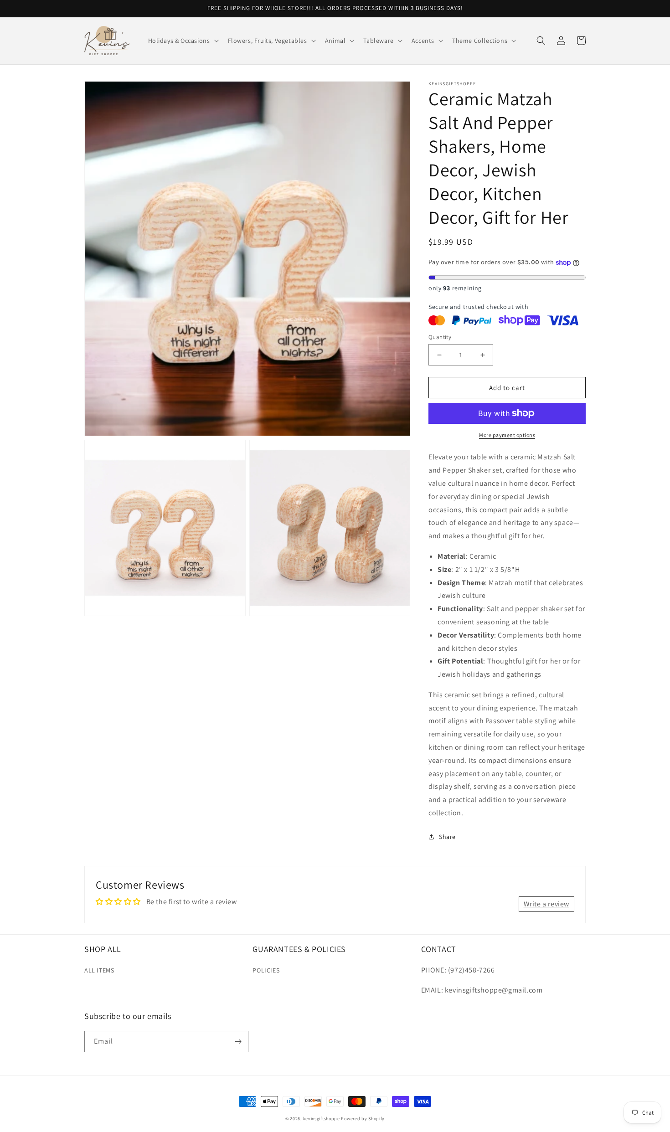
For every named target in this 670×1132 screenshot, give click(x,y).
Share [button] (447, 837)
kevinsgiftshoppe (321, 1119)
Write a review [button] (546, 904)
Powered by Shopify (363, 1119)
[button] (182, 40)
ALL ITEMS (99, 970)
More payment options (507, 435)
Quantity (439, 337)
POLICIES (266, 970)
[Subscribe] (238, 1041)
